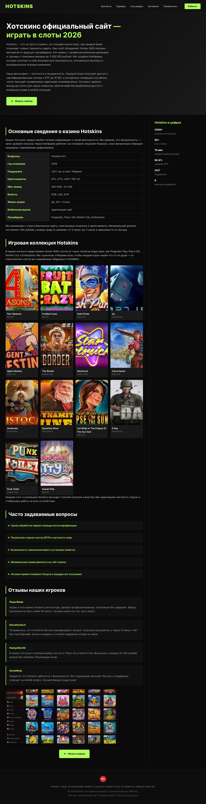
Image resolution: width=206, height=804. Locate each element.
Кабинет (192, 6)
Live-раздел (136, 6)
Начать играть (76, 753)
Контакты (106, 6)
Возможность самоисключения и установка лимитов (43, 549)
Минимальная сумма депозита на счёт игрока (38, 562)
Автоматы (153, 6)
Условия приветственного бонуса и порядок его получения (46, 574)
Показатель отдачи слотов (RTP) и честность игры (41, 537)
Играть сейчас (24, 101)
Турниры (120, 6)
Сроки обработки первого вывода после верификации (44, 525)
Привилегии (170, 6)
